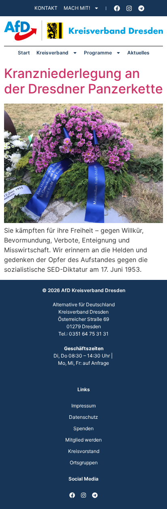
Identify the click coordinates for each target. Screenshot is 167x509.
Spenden (83, 428)
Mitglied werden (83, 440)
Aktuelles (138, 53)
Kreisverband (52, 53)
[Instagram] (129, 8)
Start (24, 53)
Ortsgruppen (84, 462)
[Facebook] (117, 8)
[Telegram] (141, 8)
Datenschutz (83, 417)
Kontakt (46, 8)
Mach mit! (77, 8)
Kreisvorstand (83, 451)
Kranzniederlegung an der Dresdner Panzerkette (83, 81)
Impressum (83, 406)
